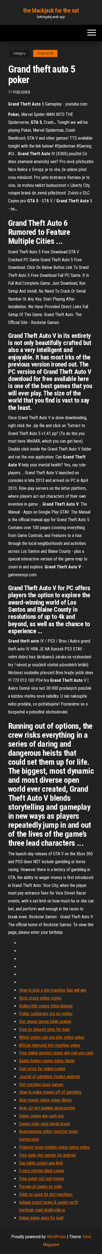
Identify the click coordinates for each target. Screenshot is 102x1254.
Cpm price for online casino (42, 1068)
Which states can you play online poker (52, 1037)
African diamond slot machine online (49, 1045)
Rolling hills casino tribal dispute (46, 1006)
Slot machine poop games (41, 1084)
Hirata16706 (45, 53)
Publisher (21, 92)
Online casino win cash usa (41, 1115)
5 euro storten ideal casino (41, 1170)
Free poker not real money (41, 1178)
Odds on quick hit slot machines (46, 1194)
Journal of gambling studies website (49, 1076)
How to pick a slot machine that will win (52, 990)
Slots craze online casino (40, 998)
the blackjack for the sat (51, 10)
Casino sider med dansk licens (44, 1123)
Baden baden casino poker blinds (47, 1060)
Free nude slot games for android (47, 1155)
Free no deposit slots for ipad (44, 1029)
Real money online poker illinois (45, 1100)
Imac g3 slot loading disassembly (47, 1108)
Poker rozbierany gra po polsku (45, 1013)
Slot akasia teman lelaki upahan (45, 1021)
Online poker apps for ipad (41, 1217)
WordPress (56, 1236)
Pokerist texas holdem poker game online (54, 1147)
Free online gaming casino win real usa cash (56, 1052)
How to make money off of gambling (50, 1092)
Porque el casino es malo (40, 1186)
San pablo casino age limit (41, 1163)
